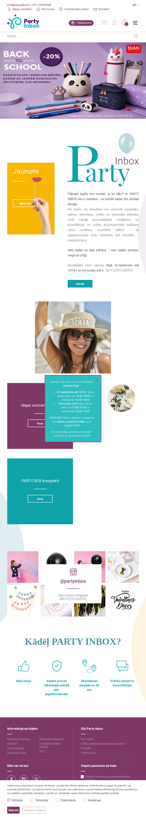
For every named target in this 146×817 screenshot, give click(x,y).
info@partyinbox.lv (18, 4)
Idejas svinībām (22, 9)
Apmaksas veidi (16, 752)
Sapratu (13, 810)
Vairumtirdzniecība (18, 739)
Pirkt (40, 423)
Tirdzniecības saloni (76, 9)
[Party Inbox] (23, 22)
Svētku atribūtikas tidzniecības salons (103, 743)
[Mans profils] (114, 22)
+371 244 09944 (41, 4)
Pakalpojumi (84, 22)
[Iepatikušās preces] (104, 22)
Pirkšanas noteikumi (52, 739)
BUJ (42, 751)
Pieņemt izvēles (34, 810)
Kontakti (104, 9)
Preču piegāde (15, 748)
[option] (73, 80)
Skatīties (25, 203)
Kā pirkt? (12, 743)
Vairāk (80, 283)
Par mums (48, 9)
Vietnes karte (88, 752)
